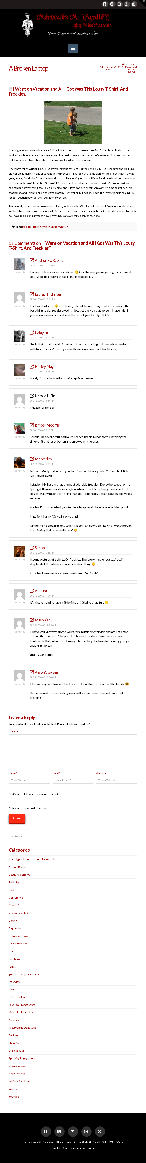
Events (71, 1142)
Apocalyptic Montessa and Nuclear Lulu (32, 859)
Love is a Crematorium (22, 1004)
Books (12, 890)
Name (13, 773)
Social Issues (16, 1050)
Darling (13, 920)
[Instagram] (127, 4)
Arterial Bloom (17, 867)
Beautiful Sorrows (19, 874)
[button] (73, 48)
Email (56, 773)
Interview (14, 981)
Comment (15, 731)
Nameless (14, 1020)
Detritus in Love (18, 935)
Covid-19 (14, 905)
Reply (18, 272)
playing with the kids (45, 226)
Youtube (14, 1096)
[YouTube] (120, 4)
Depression (15, 928)
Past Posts (116, 1142)
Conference (16, 897)
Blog (59, 1142)
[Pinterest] (134, 4)
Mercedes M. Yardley (21, 1012)
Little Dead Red (18, 997)
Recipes (13, 1035)
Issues (13, 989)
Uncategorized (17, 1065)
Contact (100, 1142)
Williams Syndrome (20, 1081)
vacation (63, 226)
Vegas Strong (17, 1073)
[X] (113, 4)
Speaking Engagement (22, 1058)
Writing (13, 1088)
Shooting (14, 1043)
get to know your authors (24, 974)
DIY (11, 951)
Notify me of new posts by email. (28, 808)
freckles (27, 226)
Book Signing (16, 882)
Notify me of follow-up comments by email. (34, 794)
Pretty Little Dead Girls (22, 1027)
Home (26, 1142)
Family (12, 966)
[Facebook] (105, 4)
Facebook (14, 958)
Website (101, 773)
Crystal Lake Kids (19, 912)
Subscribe (85, 1142)
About (37, 1142)
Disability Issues (18, 943)
